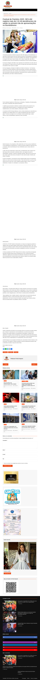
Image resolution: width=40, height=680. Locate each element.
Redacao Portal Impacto (8, 385)
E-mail (4, 454)
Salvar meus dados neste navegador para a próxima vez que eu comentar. (16, 463)
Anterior (6, 364)
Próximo (33, 364)
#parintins (11, 352)
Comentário (5, 440)
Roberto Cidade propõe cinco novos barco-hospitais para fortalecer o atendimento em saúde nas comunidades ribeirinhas (27, 613)
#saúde (16, 352)
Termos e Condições (34, 678)
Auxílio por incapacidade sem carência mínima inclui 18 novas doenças (11, 427)
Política (23, 381)
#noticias (5, 352)
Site (3, 458)
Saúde (27, 381)
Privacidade (24, 678)
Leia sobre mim (7, 573)
